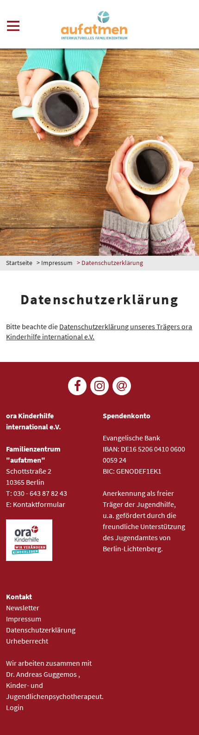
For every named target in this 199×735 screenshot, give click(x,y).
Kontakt (19, 596)
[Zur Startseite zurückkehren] (94, 25)
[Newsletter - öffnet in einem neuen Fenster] (121, 386)
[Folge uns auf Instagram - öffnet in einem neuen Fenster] (99, 386)
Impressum (57, 263)
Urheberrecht (27, 640)
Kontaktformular (39, 504)
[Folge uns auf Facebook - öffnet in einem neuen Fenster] (77, 386)
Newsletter (22, 607)
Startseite (19, 263)
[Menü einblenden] (13, 27)
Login (15, 707)
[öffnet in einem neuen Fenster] (29, 558)
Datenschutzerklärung (40, 629)
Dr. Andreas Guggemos (42, 674)
